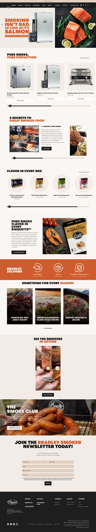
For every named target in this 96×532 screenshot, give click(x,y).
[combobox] (40, 270)
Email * (40, 261)
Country (40, 273)
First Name (41, 249)
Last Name (41, 255)
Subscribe (48, 288)
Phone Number (42, 267)
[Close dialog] (58, 241)
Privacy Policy (46, 285)
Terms (51, 285)
